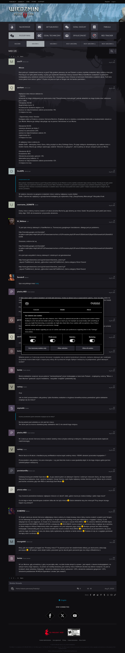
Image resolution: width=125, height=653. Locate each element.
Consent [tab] (36, 309)
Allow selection (62, 348)
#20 (112, 558)
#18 (112, 511)
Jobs (27, 1)
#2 (112, 87)
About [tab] (89, 309)
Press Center (82, 640)
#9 (112, 336)
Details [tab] (62, 309)
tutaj (37, 283)
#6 (112, 277)
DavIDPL (20, 171)
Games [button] (20, 2)
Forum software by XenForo (62, 651)
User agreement (57, 640)
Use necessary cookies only (37, 348)
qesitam (20, 87)
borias (19, 370)
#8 (112, 320)
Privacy (64, 640)
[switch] (52, 340)
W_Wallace (21, 221)
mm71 (19, 61)
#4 (112, 204)
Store (34, 1)
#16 (112, 470)
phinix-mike (22, 490)
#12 (112, 386)
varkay (20, 387)
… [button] (15, 56)
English (63, 600)
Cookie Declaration (73, 640)
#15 (112, 449)
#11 (112, 370)
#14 (112, 432)
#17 (112, 489)
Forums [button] (12, 2)
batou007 (21, 351)
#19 (112, 541)
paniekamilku (22, 471)
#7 (112, 291)
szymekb (21, 408)
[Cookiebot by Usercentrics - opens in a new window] (92, 303)
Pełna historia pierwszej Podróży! (28, 589)
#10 (112, 351)
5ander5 (20, 277)
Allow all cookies (87, 348)
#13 (112, 408)
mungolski (21, 542)
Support (41, 1)
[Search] (111, 51)
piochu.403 (22, 292)
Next (21, 56)
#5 (112, 221)
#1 (112, 61)
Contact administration (45, 640)
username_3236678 (25, 205)
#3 (112, 171)
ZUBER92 (21, 511)
